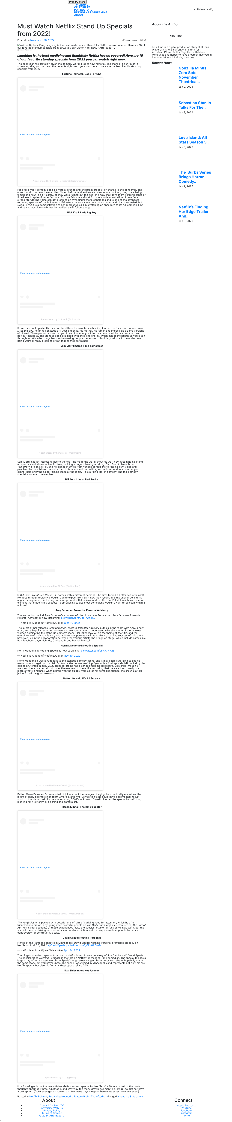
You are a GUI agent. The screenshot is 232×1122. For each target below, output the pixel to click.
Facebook (186, 1110)
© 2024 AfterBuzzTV (51, 1115)
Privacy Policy (51, 1110)
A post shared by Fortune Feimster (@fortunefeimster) (60, 181)
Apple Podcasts (186, 1105)
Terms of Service (52, 1113)
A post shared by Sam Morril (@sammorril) (60, 453)
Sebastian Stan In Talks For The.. (195, 105)
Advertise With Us (52, 1108)
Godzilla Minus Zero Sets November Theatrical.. (192, 75)
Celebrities (82, 7)
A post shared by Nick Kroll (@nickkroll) (60, 319)
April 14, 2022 (72, 950)
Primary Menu (77, 1)
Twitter (186, 1115)
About (78, 14)
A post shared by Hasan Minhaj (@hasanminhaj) (60, 913)
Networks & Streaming (90, 12)
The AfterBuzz (99, 1096)
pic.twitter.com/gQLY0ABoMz (83, 945)
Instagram (186, 1113)
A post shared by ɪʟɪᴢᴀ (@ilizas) (60, 1077)
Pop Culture (83, 9)
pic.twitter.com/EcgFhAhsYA (78, 617)
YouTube (186, 1108)
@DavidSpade (56, 945)
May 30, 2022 (72, 655)
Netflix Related (38, 1096)
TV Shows (81, 4)
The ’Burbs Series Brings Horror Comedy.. (195, 177)
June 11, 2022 (72, 622)
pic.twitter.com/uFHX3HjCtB (98, 650)
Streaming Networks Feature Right (68, 1096)
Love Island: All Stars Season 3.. (194, 139)
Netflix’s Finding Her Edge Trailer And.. (194, 211)
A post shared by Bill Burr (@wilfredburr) (60, 586)
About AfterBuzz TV (52, 1105)
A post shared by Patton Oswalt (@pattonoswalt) (60, 785)
